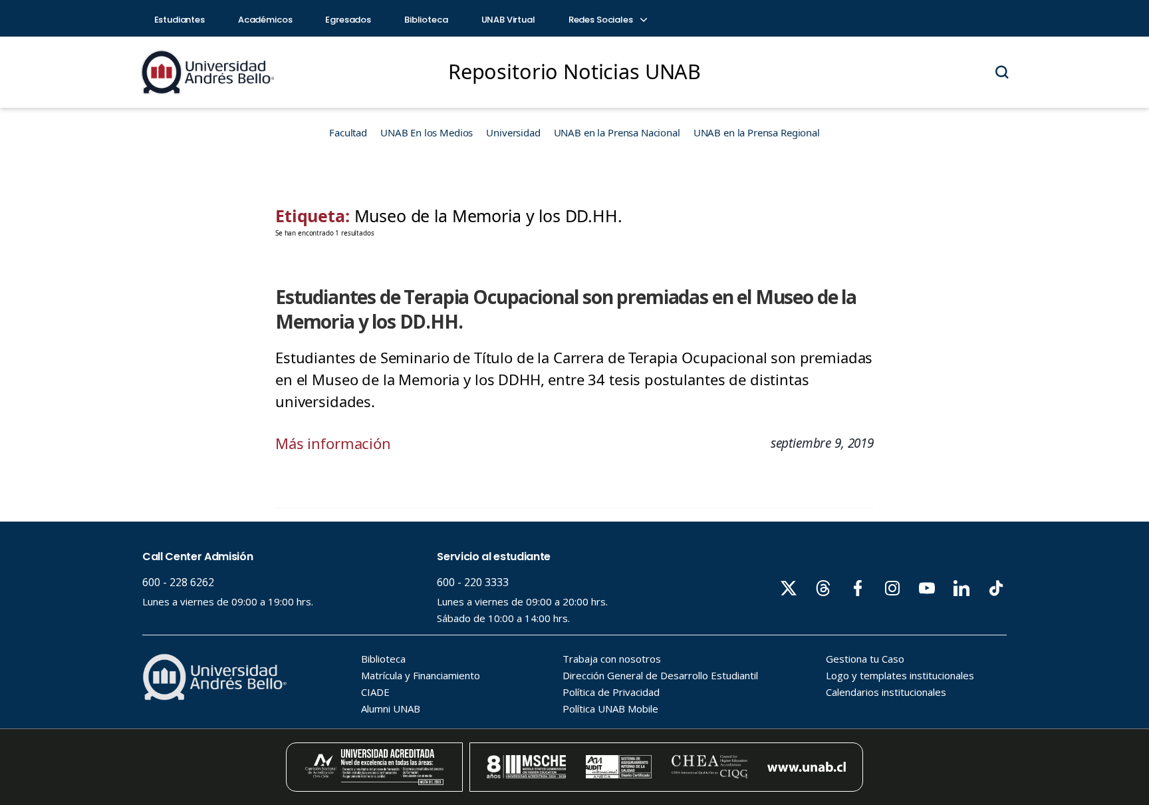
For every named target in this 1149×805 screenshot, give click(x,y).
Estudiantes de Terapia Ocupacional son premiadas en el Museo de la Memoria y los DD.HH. (565, 309)
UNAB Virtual (508, 19)
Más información (333, 443)
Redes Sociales (602, 19)
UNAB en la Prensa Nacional (617, 132)
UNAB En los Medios (426, 132)
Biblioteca (426, 19)
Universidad (513, 132)
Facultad (348, 132)
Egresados (348, 19)
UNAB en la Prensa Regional (757, 132)
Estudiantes (179, 19)
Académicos (265, 19)
